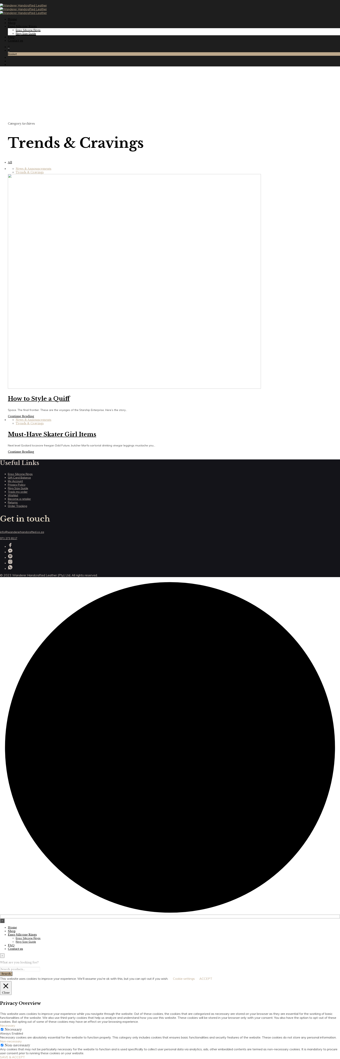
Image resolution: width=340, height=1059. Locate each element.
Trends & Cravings (30, 172)
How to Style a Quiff (39, 398)
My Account (15, 481)
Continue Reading (21, 416)
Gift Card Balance (19, 477)
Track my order (18, 492)
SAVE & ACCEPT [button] (12, 1057)
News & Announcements (33, 168)
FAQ (11, 37)
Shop (12, 23)
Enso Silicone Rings (22, 26)
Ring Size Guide (26, 33)
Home (12, 19)
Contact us (15, 40)
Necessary (13, 1029)
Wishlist (13, 495)
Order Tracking (17, 506)
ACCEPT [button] (205, 979)
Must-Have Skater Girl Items (52, 434)
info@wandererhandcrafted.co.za (22, 532)
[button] (8, 47)
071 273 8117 (8, 538)
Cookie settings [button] (184, 979)
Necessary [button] (7, 1025)
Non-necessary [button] (11, 1041)
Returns (13, 502)
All (10, 162)
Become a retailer (19, 499)
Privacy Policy (16, 484)
